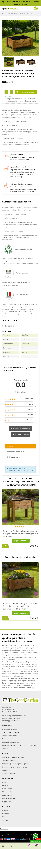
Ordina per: (11, 457)
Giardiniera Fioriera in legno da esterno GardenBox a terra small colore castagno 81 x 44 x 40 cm (20, 606)
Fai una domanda (22, 434)
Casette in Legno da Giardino (13, 757)
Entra (4, 782)
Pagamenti (6, 739)
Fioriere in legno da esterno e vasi (14, 767)
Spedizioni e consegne (10, 732)
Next (37, 62)
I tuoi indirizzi (7, 795)
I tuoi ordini (6, 792)
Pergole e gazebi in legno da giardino (16, 764)
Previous (4, 62)
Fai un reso (4, 829)
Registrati (5, 785)
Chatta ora (15, 721)
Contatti (5, 748)
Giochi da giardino (8, 760)
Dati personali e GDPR (10, 798)
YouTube (5, 817)
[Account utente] (19, 846)
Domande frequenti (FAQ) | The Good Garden (19, 745)
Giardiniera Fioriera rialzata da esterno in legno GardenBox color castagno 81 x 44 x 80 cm (20, 534)
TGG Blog (5, 820)
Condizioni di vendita (9, 735)
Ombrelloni (6, 770)
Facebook (5, 813)
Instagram (6, 810)
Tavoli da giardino (8, 773)
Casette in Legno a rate (11, 742)
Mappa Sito (6, 801)
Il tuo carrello (7, 788)
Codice (5, 326)
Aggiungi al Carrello (27, 92)
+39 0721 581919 (14, 718)
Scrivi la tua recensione (21, 428)
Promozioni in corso (9, 729)
